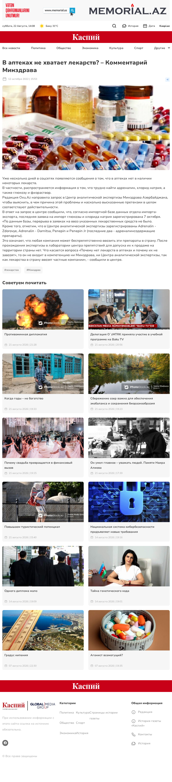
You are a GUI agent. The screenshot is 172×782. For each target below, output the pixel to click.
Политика (38, 48)
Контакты (144, 734)
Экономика (90, 48)
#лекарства (11, 270)
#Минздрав (33, 270)
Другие (159, 48)
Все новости (11, 48)
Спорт (138, 48)
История (133, 26)
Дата (152, 26)
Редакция (144, 712)
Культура (116, 48)
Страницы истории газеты (104, 715)
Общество (63, 48)
